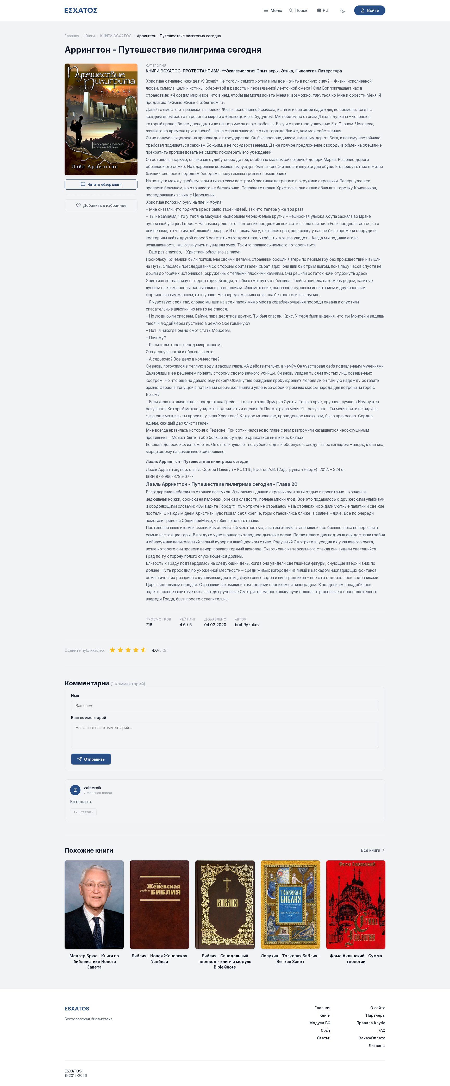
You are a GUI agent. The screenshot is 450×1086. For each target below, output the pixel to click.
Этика (287, 71)
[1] (112, 650)
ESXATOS (77, 1009)
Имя (75, 695)
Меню (276, 10)
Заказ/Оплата (372, 1038)
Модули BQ (319, 1023)
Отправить (94, 759)
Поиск (301, 10)
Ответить (86, 812)
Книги (90, 36)
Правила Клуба (371, 1023)
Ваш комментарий (88, 717)
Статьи (323, 1038)
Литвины (376, 1045)
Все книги (370, 850)
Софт (325, 1030)
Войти (373, 10)
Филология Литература (318, 71)
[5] (143, 650)
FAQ (382, 1030)
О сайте (377, 1008)
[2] (120, 650)
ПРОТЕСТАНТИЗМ (201, 71)
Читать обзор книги (105, 185)
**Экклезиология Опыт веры (250, 71)
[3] (128, 650)
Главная (72, 36)
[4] (136, 650)
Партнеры (375, 1015)
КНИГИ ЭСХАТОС (116, 36)
